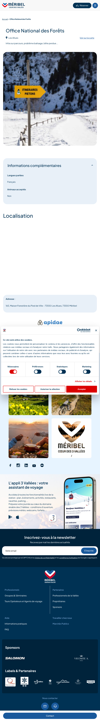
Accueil (5, 19)
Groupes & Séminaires (16, 595)
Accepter (82, 389)
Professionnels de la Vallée (66, 595)
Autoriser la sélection (50, 389)
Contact (50, 715)
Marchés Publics (61, 623)
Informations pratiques (16, 623)
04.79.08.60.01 (55, 706)
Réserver (84, 5)
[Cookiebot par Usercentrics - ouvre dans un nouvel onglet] (79, 330)
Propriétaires (59, 601)
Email (45, 706)
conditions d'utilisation (68, 558)
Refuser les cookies (18, 389)
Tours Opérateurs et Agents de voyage (23, 601)
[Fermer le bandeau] (96, 330)
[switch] (37, 372)
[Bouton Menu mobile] (95, 5)
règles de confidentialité (45, 558)
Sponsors (57, 607)
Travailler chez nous (62, 618)
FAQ (7, 629)
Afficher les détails (83, 381)
